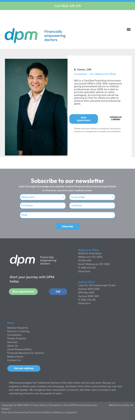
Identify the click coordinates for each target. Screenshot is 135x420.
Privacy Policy (38, 405)
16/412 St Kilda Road (89, 253)
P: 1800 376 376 (86, 267)
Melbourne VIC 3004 (90, 256)
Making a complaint (65, 412)
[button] (129, 29)
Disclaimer (55, 405)
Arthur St (128, 405)
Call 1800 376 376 (67, 6)
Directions (84, 271)
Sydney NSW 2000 (89, 288)
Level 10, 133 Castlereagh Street (97, 285)
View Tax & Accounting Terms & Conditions (27, 412)
